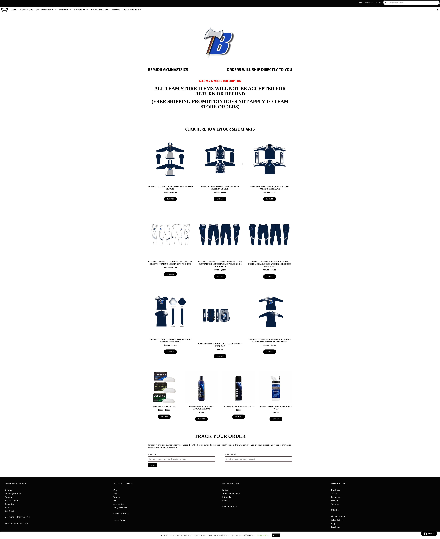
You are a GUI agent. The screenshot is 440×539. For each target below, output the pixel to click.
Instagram (335, 497)
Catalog (116, 10)
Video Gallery (337, 520)
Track (152, 465)
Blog (333, 523)
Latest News (119, 520)
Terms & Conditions (231, 493)
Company (63, 10)
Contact (379, 3)
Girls (115, 500)
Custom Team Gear (45, 10)
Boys (115, 493)
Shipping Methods (13, 493)
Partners (226, 490)
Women (116, 497)
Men (115, 490)
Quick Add (170, 199)
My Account (369, 3)
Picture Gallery (338, 516)
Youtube (335, 504)
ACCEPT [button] (275, 535)
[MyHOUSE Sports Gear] (5, 10)
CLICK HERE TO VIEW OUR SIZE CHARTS (220, 129)
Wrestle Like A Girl (100, 10)
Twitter (334, 493)
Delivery (8, 490)
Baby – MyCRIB (120, 507)
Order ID (152, 454)
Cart (361, 3)
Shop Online (79, 10)
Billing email (230, 454)
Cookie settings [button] (263, 535)
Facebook (335, 490)
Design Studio (26, 10)
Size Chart (9, 511)
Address (225, 500)
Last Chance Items (132, 10)
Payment (9, 497)
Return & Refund (12, 500)
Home (14, 10)
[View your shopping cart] (437, 10)
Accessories (118, 504)
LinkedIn (335, 500)
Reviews (8, 507)
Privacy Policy (228, 497)
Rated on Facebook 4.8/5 (16, 523)
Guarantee (9, 504)
